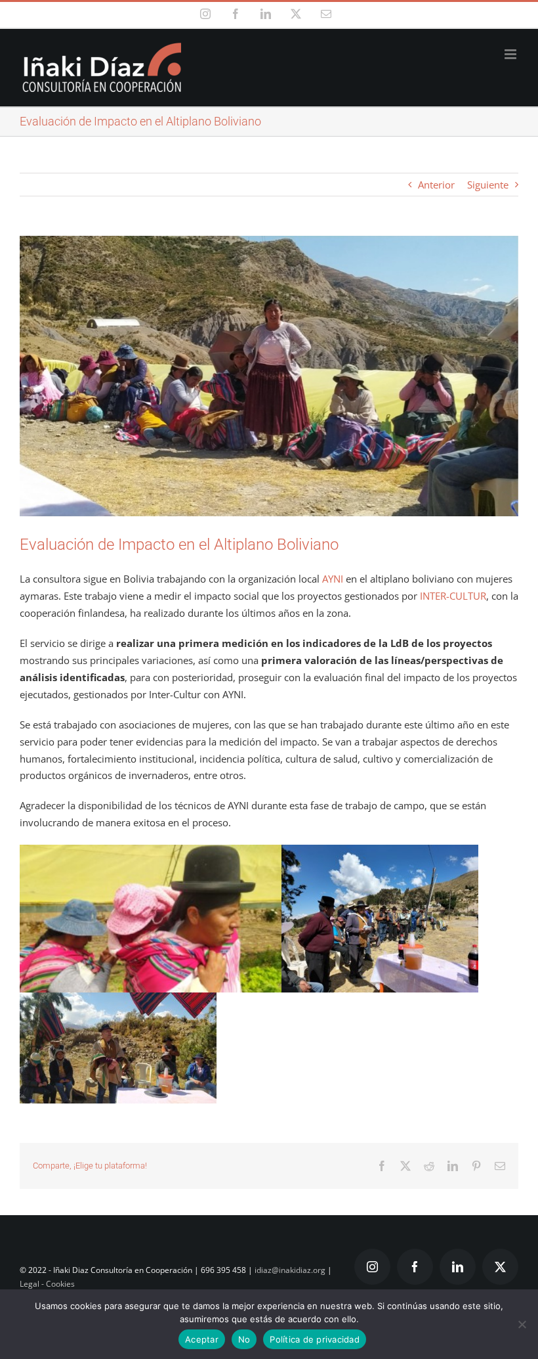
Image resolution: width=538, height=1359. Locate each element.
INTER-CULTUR (453, 595)
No (244, 1339)
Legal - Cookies (47, 1283)
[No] (521, 1324)
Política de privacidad (315, 1339)
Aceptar (201, 1339)
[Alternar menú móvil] (511, 54)
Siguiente (487, 184)
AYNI (332, 578)
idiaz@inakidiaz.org (290, 1270)
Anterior (436, 184)
